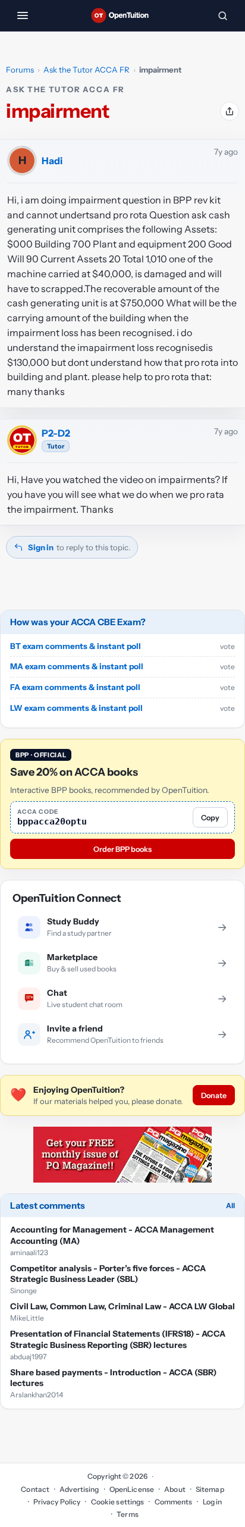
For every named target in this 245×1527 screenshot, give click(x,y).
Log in (212, 1501)
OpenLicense (131, 1489)
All (230, 1205)
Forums (20, 69)
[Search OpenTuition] (222, 15)
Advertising (79, 1489)
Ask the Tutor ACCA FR (86, 69)
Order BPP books (122, 849)
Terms (128, 1514)
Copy (210, 817)
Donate (214, 1095)
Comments (173, 1501)
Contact (35, 1489)
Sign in (41, 547)
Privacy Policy (57, 1501)
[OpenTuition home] (122, 15)
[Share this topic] (229, 111)
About (175, 1489)
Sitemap (210, 1489)
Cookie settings (117, 1501)
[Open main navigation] (23, 15)
